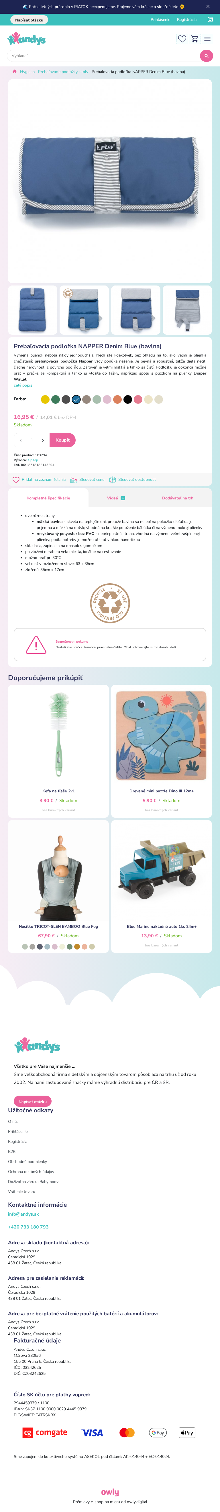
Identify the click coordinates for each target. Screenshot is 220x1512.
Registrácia (187, 19)
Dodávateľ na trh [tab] (177, 498)
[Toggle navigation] (207, 38)
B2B (11, 1151)
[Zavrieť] (208, 7)
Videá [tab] (115, 498)
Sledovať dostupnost (136, 479)
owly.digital (137, 1502)
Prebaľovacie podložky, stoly (63, 71)
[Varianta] (45, 399)
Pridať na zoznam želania (44, 479)
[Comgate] (110, 1432)
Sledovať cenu (92, 479)
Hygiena (27, 71)
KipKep (33, 460)
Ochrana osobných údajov (31, 1171)
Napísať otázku (29, 20)
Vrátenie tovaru (21, 1191)
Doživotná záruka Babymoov (33, 1181)
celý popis (23, 385)
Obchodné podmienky (27, 1161)
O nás (13, 1121)
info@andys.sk (23, 1214)
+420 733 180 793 (28, 1227)
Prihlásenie (160, 19)
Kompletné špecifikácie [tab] (48, 498)
